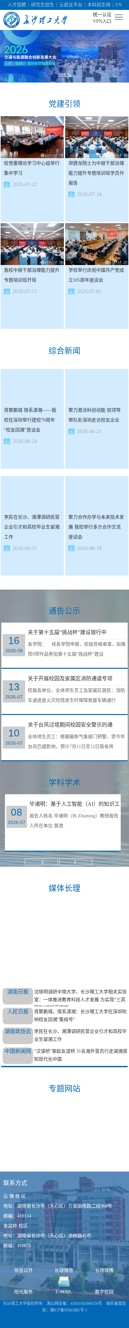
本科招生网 (98, 4)
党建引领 (64, 104)
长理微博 (104, 1270)
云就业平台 (70, 4)
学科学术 (64, 782)
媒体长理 (64, 888)
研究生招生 (42, 4)
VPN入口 (102, 21)
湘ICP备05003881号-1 (68, 1310)
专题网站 (64, 1088)
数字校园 (104, 1291)
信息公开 (23, 1270)
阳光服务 (23, 1291)
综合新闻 (64, 351)
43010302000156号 (86, 1303)
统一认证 (102, 14)
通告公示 (64, 611)
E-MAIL (64, 1291)
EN (118, 4)
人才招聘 (17, 4)
